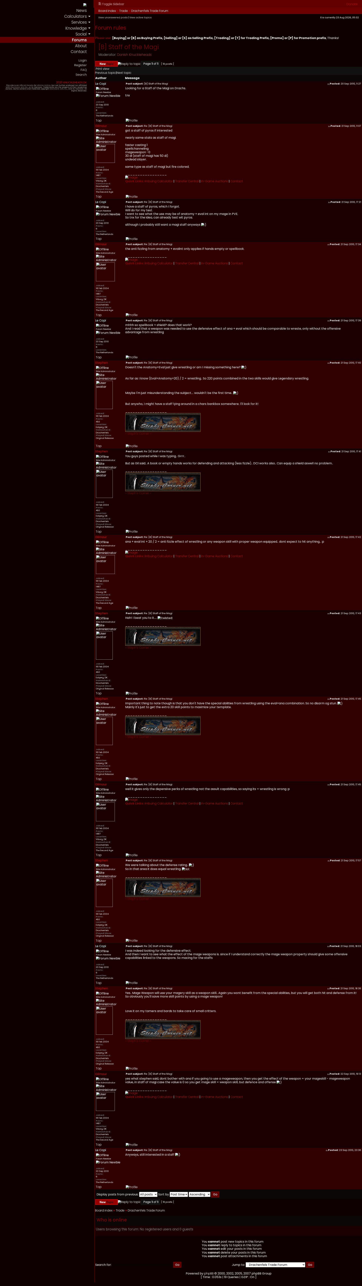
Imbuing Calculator (159, 181)
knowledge (76, 28)
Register (80, 65)
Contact (236, 181)
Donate (352, 4)
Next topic (124, 73)
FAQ (84, 70)
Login (82, 60)
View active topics (140, 17)
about (81, 45)
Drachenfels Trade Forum (149, 11)
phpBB (209, 1273)
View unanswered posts (113, 17)
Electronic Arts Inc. (19, 87)
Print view (102, 69)
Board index (107, 11)
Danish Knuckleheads (134, 54)
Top (99, 120)
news (81, 10)
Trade (123, 11)
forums (79, 40)
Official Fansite (26, 85)
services (79, 22)
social (81, 34)
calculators (75, 16)
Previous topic (105, 73)
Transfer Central (187, 181)
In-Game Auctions (214, 181)
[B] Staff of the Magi (128, 47)
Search (81, 74)
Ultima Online (44, 85)
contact (79, 51)
